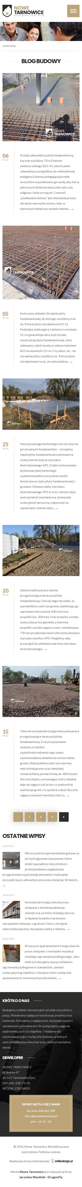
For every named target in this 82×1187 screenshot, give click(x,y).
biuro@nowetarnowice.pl (41, 1116)
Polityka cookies (49, 1152)
